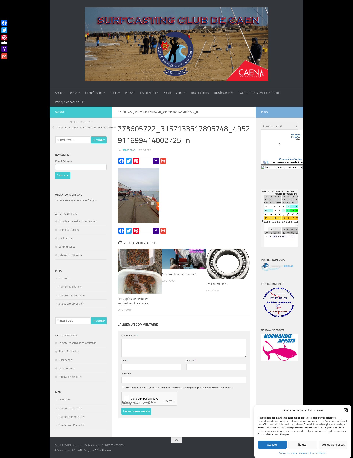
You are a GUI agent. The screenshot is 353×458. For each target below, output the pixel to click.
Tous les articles (223, 92)
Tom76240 (129, 150)
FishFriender (65, 238)
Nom (124, 360)
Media (167, 92)
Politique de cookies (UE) (70, 102)
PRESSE (130, 92)
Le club (73, 92)
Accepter (272, 444)
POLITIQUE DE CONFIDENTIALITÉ (259, 92)
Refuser (302, 444)
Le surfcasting (93, 92)
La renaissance (66, 246)
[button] (345, 410)
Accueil (59, 92)
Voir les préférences (333, 444)
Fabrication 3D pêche (70, 255)
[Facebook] (4, 22)
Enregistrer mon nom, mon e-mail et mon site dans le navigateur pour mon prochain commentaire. (180, 387)
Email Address (63, 161)
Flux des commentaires (71, 295)
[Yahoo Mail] (4, 49)
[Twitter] (4, 30)
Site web (126, 373)
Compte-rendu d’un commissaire (77, 221)
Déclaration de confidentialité (312, 453)
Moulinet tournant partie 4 (179, 274)
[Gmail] (4, 56)
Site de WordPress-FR (71, 303)
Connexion (64, 278)
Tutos (113, 92)
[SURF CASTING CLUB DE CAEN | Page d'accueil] (176, 44)
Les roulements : (217, 284)
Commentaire (129, 335)
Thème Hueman (103, 450)
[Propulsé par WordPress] (80, 450)
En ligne (76, 200)
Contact (181, 92)
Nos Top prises (200, 92)
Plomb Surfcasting (68, 229)
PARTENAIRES (149, 92)
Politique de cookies (287, 453)
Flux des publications (70, 286)
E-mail (190, 360)
